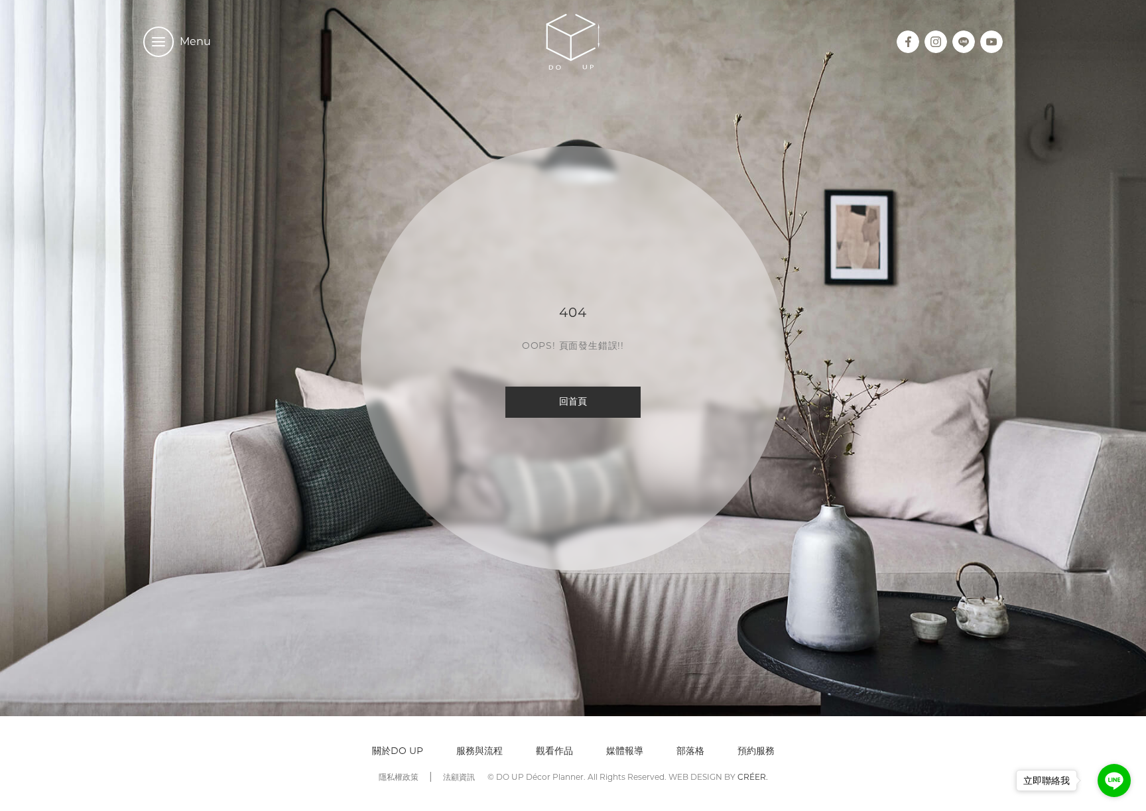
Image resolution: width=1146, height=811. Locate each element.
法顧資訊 (459, 777)
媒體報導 (624, 751)
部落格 (690, 751)
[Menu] (158, 42)
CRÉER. (752, 777)
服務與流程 (479, 751)
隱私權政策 (398, 777)
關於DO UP (397, 751)
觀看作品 (554, 751)
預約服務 (756, 751)
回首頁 (573, 402)
